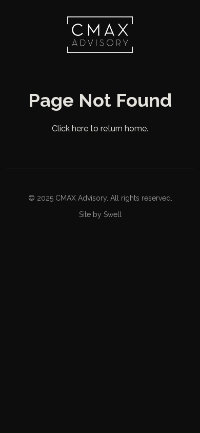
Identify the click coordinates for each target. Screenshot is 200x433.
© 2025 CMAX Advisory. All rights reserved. (100, 198)
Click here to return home (99, 128)
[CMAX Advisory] (100, 34)
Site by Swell (100, 214)
